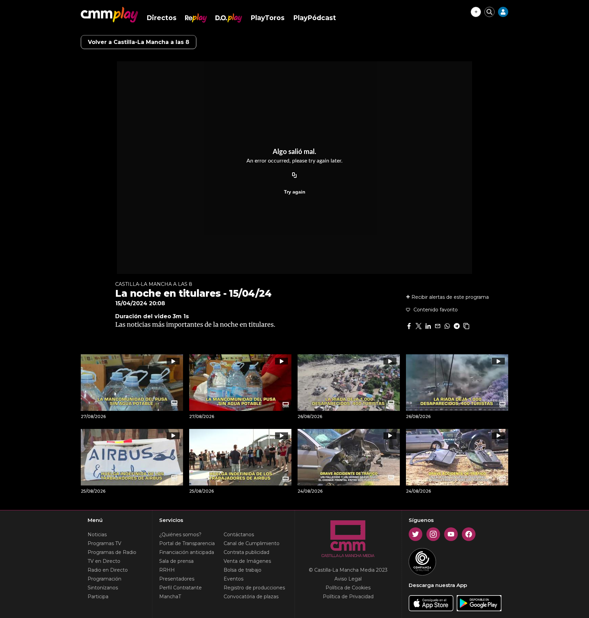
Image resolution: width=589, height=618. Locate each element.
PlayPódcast (314, 18)
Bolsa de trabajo (242, 570)
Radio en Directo (108, 570)
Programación (104, 579)
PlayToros (268, 18)
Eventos (233, 579)
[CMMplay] (109, 14)
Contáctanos (239, 534)
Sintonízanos (103, 588)
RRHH (167, 570)
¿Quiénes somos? (180, 534)
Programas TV (104, 543)
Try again (294, 192)
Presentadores (176, 579)
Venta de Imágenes (247, 561)
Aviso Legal (348, 579)
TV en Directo (104, 561)
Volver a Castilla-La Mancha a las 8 (138, 42)
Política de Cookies (348, 588)
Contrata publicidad (246, 552)
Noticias (97, 534)
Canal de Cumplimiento (252, 543)
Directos (162, 18)
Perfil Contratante (180, 588)
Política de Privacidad (348, 596)
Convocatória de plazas (251, 596)
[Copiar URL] (294, 175)
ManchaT (170, 596)
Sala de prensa (176, 561)
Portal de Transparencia (187, 543)
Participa (98, 596)
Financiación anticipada (186, 552)
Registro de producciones (254, 588)
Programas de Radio (112, 552)
